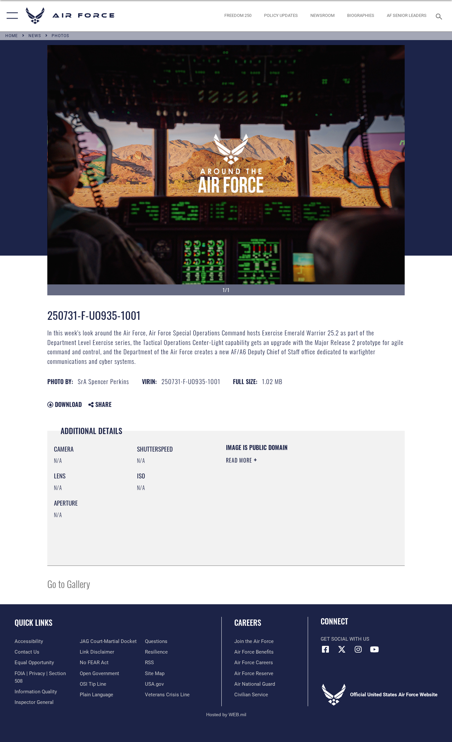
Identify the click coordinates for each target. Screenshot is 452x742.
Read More (240, 460)
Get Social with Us (345, 639)
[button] (11, 15)
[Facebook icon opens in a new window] (326, 649)
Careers (247, 622)
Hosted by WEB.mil (226, 714)
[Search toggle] (440, 16)
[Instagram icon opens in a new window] (358, 649)
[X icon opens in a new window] (342, 649)
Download (67, 404)
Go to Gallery (68, 583)
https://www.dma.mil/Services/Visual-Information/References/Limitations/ (303, 511)
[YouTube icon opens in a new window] (374, 649)
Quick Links (33, 622)
